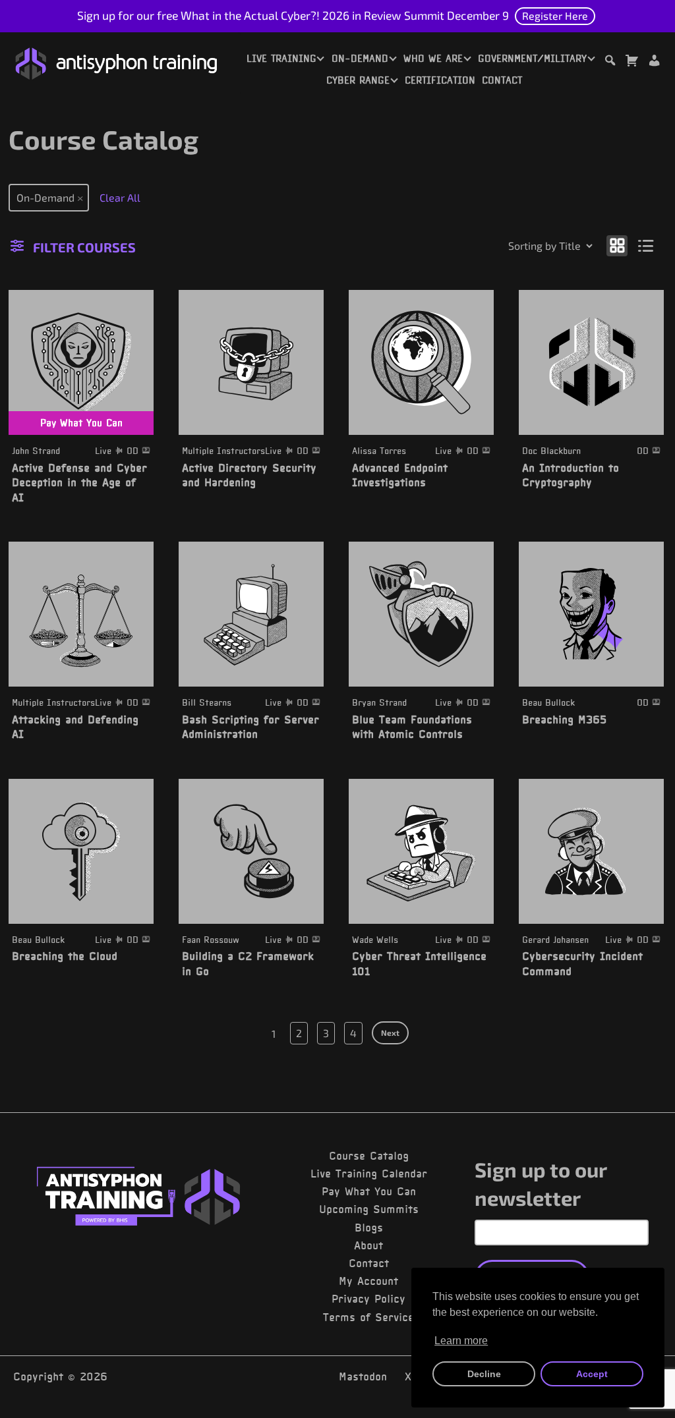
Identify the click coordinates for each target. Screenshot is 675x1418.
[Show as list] (646, 245)
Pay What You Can (369, 1191)
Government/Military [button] (532, 58)
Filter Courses (84, 247)
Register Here (555, 15)
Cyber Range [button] (358, 80)
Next (390, 1032)
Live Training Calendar (368, 1173)
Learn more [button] (461, 1340)
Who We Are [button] (433, 58)
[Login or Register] (654, 62)
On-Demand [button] (360, 58)
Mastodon (363, 1376)
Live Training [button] (281, 58)
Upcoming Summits (369, 1209)
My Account (368, 1281)
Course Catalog (369, 1156)
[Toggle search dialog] (610, 62)
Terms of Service (368, 1317)
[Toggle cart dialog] (631, 62)
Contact (502, 80)
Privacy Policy (368, 1299)
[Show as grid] (617, 245)
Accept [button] (592, 1374)
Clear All (120, 197)
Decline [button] (484, 1374)
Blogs (369, 1228)
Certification (440, 80)
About (368, 1245)
